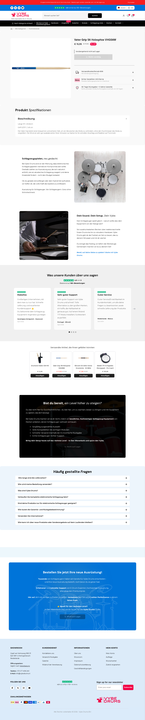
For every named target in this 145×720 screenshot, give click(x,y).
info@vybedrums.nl (23, 673)
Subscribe (128, 687)
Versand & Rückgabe (50, 657)
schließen (14, 2)
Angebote (65, 23)
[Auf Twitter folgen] (15, 7)
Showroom (78, 657)
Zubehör (75, 23)
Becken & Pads (42, 23)
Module (84, 23)
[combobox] (65, 15)
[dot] (69, 332)
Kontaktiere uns (48, 653)
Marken (109, 23)
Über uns (77, 653)
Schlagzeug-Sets (96, 23)
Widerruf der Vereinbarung (52, 665)
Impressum (78, 661)
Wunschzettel (111, 661)
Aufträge (109, 657)
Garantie (45, 661)
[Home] (11, 29)
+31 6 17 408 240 (23, 671)
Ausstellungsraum (43, 24)
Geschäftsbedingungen (83, 668)
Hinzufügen (40, 376)
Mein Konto (110, 653)
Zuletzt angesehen (113, 665)
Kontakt (118, 23)
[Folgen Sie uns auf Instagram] (19, 7)
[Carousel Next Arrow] (134, 308)
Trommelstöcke (34, 29)
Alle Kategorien (20, 29)
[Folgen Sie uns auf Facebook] (11, 7)
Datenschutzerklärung (82, 665)
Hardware (54, 23)
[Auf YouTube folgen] (22, 7)
